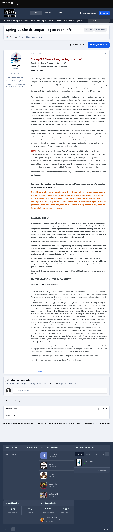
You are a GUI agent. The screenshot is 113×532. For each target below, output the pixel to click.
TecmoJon (13, 37)
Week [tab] (79, 454)
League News (37, 37)
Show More (102, 470)
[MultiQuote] (32, 371)
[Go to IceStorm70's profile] (43, 495)
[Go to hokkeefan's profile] (43, 485)
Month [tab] (88, 454)
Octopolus (88, 461)
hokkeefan (53, 484)
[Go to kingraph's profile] (43, 475)
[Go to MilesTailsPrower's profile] (42, 520)
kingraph (52, 474)
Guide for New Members (49, 284)
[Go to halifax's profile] (43, 465)
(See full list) (102, 409)
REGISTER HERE (37, 71)
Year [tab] (97, 454)
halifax (51, 464)
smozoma (53, 454)
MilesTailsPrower (52, 518)
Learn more (4, 4)
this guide (50, 187)
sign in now (54, 383)
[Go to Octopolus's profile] (79, 462)
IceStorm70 (53, 494)
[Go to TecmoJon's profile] (7, 37)
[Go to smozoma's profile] (43, 455)
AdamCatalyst (11, 415)
